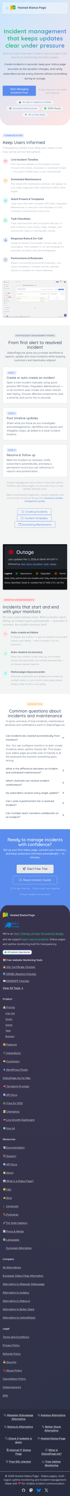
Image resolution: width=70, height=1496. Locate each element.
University (12, 1206)
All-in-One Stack (36, 114)
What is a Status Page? (20, 1181)
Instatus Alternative (53, 1415)
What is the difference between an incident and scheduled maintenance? (32, 770)
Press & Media (15, 1231)
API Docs (11, 1094)
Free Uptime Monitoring (53, 1463)
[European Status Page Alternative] (11, 925)
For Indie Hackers (16, 1222)
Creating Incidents (36, 511)
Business (9, 1036)
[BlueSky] (38, 1490)
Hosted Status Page (53, 1438)
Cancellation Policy (14, 1378)
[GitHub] (23, 1490)
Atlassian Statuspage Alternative (20, 1417)
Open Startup (22, 933)
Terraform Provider (17, 1086)
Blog (9, 1197)
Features (11, 1044)
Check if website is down (20, 1440)
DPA (5, 1395)
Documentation (15, 1147)
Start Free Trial (37, 868)
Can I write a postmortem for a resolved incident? (30, 803)
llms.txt (10, 1128)
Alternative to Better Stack (18, 1309)
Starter (9, 1025)
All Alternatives (12, 1267)
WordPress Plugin (17, 1069)
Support (11, 1156)
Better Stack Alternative (53, 1428)
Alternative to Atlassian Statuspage (24, 1284)
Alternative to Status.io (16, 1301)
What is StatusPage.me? (51, 1451)
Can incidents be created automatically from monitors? (33, 737)
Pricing (10, 1007)
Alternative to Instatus (16, 1292)
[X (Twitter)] (46, 1490)
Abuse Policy (14, 1370)
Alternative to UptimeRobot (19, 1317)
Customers (13, 1061)
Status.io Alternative (20, 1426)
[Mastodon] (31, 1490)
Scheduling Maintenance (36, 524)
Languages (12, 1239)
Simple (8, 1019)
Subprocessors (12, 1387)
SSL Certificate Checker (20, 967)
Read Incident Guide (37, 880)
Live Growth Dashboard (20, 1119)
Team (8, 1030)
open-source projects (35, 939)
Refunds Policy (12, 1353)
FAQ (8, 1189)
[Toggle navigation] (7, 8)
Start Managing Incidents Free (19, 90)
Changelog (12, 1111)
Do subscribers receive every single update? (32, 793)
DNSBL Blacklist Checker (21, 974)
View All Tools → (13, 988)
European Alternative (19, 1248)
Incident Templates (36, 518)
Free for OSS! (14, 1103)
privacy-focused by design (47, 933)
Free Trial (10, 1013)
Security (11, 1362)
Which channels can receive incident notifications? (27, 782)
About (9, 1172)
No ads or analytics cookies (36, 102)
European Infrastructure (25, 108)
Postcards (12, 1214)
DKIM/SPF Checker (17, 981)
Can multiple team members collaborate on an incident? (32, 815)
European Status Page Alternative (23, 1275)
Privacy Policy (11, 1345)
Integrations (13, 1053)
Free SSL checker (20, 1461)
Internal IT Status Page (20, 1451)
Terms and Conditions (16, 1337)
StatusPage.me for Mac (17, 1078)
